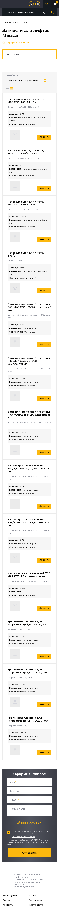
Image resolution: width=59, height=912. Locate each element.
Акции (32, 895)
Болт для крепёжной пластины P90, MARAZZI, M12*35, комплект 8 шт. (29, 414)
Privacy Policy (20, 842)
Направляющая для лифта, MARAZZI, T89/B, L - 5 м (26, 152)
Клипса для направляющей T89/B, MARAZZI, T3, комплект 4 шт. (29, 522)
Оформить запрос (18, 42)
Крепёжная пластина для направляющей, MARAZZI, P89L (28, 671)
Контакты (7, 904)
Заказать (44, 137)
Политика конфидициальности (24, 885)
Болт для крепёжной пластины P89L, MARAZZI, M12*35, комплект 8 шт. (29, 360)
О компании (35, 900)
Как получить (10, 895)
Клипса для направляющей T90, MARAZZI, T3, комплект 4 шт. (29, 575)
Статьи (6, 900)
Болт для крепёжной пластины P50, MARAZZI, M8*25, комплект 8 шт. (29, 306)
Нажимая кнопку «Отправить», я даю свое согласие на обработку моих (30, 833)
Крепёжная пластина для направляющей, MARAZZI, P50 (27, 623)
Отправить (29, 852)
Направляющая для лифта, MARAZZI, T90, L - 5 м (26, 203)
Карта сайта (36, 904)
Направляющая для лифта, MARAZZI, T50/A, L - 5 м (26, 100)
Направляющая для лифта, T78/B (26, 254)
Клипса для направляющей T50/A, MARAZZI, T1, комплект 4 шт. (28, 468)
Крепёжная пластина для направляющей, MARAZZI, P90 (28, 719)
